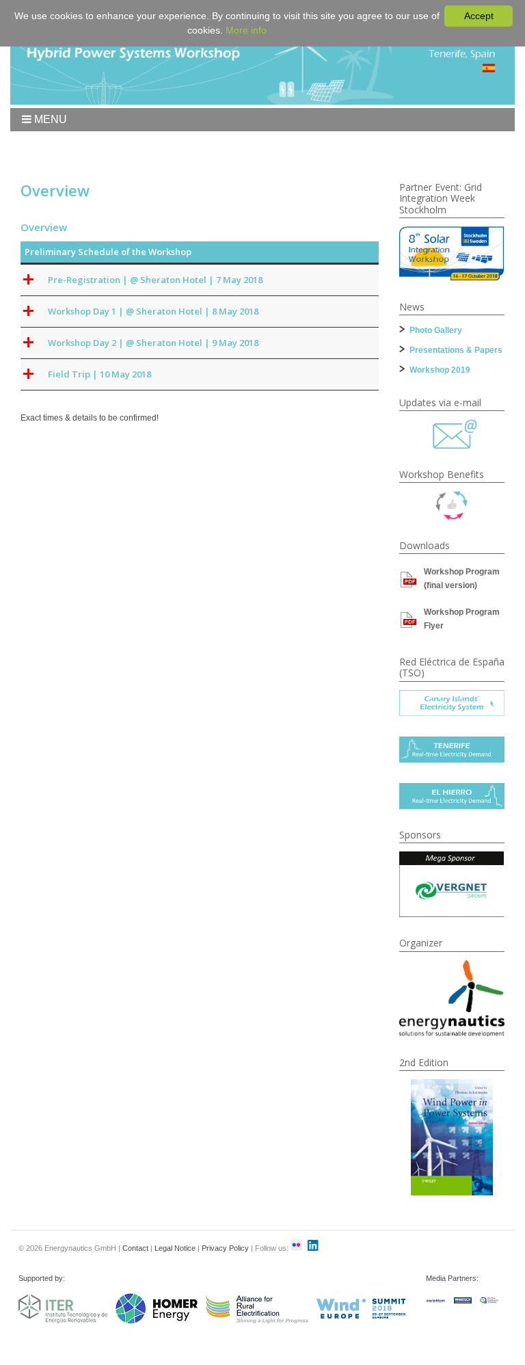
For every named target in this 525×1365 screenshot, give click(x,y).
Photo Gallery (435, 330)
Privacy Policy (225, 1248)
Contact (135, 1248)
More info (246, 30)
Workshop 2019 (439, 370)
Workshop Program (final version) (462, 578)
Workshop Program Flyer (462, 619)
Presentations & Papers (455, 350)
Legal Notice (175, 1248)
